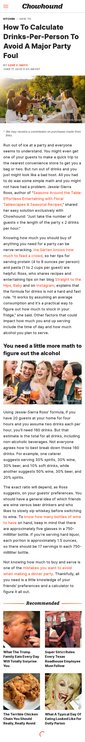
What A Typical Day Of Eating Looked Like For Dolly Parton (63, 719)
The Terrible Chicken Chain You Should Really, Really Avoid (20, 719)
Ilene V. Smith (18, 65)
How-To (25, 19)
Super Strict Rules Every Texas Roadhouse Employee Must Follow (62, 659)
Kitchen (9, 19)
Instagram (45, 285)
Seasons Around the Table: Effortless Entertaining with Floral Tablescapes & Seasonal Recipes (42, 199)
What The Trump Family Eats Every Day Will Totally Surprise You (21, 659)
